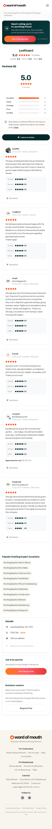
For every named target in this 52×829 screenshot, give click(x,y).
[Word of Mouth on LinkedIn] (22, 797)
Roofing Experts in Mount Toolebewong (20, 584)
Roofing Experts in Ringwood (16, 610)
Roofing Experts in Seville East (16, 578)
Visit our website (17, 638)
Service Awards (15, 766)
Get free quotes (20, 39)
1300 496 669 (11, 779)
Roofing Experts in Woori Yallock (17, 562)
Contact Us (36, 783)
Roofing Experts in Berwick (15, 600)
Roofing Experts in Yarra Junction (17, 573)
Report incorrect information (22, 646)
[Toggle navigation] (47, 5)
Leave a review (27, 137)
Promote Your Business (33, 766)
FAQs (43, 753)
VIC (5, 13)
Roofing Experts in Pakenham (16, 589)
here (16, 127)
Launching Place (14, 13)
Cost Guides (26, 756)
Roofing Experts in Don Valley (16, 568)
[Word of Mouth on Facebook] (29, 797)
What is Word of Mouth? (16, 753)
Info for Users (33, 753)
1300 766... (17, 632)
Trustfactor (13, 198)
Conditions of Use (12, 808)
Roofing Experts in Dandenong (16, 605)
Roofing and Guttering (31, 13)
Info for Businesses (23, 770)
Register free (26, 708)
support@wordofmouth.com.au (26, 787)
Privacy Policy (41, 808)
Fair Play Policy (28, 808)
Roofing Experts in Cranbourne (16, 594)
